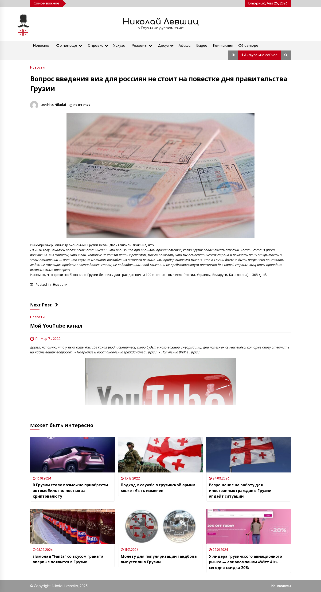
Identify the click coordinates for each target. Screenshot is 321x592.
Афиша (185, 45)
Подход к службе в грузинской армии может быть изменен (158, 487)
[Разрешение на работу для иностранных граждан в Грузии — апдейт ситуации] (248, 454)
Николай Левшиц (160, 21)
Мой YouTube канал (56, 325)
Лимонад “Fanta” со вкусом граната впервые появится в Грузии (68, 559)
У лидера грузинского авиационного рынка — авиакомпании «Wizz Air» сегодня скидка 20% (245, 562)
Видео (201, 45)
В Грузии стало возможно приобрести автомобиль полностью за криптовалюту (70, 490)
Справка (95, 45)
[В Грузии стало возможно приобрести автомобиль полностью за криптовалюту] (72, 454)
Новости (41, 45)
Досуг (163, 45)
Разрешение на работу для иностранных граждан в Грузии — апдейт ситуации (242, 490)
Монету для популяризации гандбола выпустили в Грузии (159, 559)
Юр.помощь (66, 45)
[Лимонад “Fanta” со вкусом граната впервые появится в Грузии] (72, 526)
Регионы (139, 45)
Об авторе (248, 45)
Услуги (119, 45)
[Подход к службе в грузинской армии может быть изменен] (160, 454)
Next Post (41, 305)
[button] (233, 55)
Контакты (223, 45)
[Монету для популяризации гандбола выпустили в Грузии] (160, 526)
